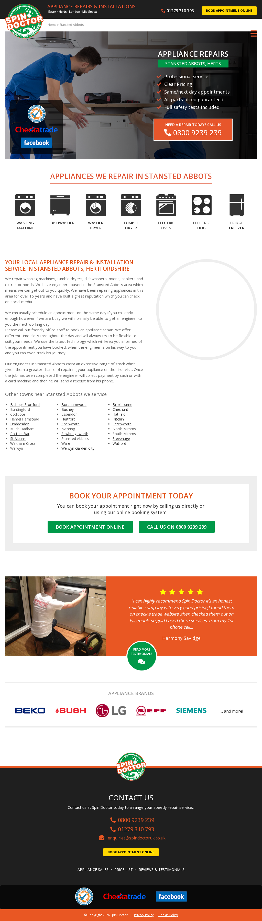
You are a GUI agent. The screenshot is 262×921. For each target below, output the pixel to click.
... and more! (232, 711)
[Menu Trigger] (253, 33)
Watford (119, 443)
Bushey (67, 409)
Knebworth (70, 424)
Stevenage (121, 438)
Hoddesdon (19, 424)
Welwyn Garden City (77, 448)
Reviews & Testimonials (161, 869)
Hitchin (118, 419)
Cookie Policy (168, 915)
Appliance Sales (93, 869)
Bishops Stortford (25, 404)
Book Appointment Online (229, 10)
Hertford (68, 419)
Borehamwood (73, 404)
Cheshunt (120, 409)
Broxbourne (122, 404)
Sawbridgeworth (74, 433)
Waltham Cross (23, 443)
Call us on (176, 527)
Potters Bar (19, 433)
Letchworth (122, 424)
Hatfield (119, 414)
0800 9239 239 (136, 820)
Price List (123, 869)
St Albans (18, 438)
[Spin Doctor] (24, 22)
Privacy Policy (144, 915)
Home (52, 24)
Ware (65, 443)
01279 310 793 (180, 11)
